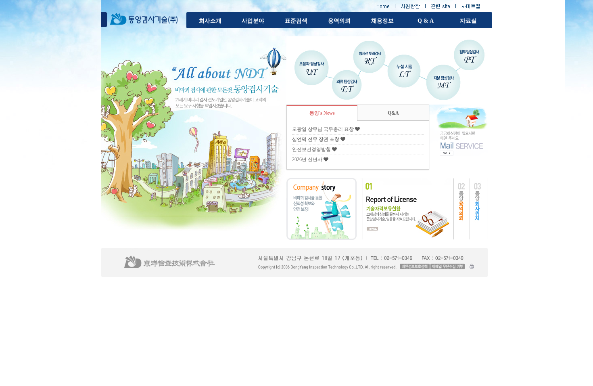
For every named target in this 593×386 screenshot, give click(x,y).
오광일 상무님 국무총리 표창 (323, 129)
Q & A (426, 21)
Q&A (393, 113)
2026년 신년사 (307, 159)
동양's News (322, 113)
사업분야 (253, 21)
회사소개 (210, 21)
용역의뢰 (339, 21)
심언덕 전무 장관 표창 (315, 139)
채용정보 (382, 21)
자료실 (468, 21)
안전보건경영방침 (311, 149)
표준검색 (296, 21)
